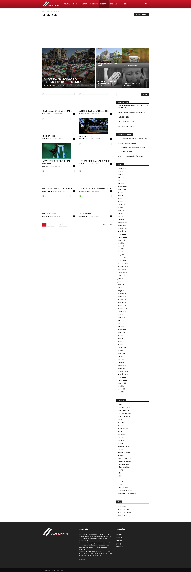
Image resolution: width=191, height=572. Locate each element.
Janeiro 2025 (122, 225)
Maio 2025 (121, 213)
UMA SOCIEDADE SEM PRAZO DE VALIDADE (131, 112)
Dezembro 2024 (123, 228)
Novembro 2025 (123, 195)
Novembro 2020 (123, 374)
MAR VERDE (85, 213)
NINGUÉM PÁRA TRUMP (135, 156)
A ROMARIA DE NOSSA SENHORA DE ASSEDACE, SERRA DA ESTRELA (133, 107)
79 (60, 225)
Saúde (120, 476)
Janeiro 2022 (122, 332)
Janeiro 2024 (122, 261)
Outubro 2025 (122, 198)
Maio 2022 (121, 320)
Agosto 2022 (122, 311)
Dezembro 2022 (123, 299)
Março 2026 (121, 183)
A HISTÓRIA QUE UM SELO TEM (94, 111)
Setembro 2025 (123, 201)
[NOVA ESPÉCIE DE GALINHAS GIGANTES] (58, 151)
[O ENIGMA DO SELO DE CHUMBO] (58, 178)
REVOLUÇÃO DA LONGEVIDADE (57, 111)
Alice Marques (46, 216)
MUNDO (76, 4)
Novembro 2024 (123, 231)
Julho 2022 (121, 314)
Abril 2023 (121, 288)
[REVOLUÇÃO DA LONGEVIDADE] (58, 101)
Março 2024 (121, 255)
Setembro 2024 (123, 237)
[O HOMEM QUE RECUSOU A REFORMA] (135, 78)
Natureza (121, 455)
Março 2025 (121, 219)
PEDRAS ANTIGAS (123, 464)
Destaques (121, 425)
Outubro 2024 (122, 234)
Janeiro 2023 (122, 297)
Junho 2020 (121, 389)
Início (43, 11)
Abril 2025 (121, 216)
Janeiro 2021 (122, 368)
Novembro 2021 (123, 338)
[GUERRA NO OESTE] (58, 126)
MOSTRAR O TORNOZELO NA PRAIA (134, 147)
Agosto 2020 (122, 383)
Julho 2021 (121, 350)
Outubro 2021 (122, 341)
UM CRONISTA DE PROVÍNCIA (127, 494)
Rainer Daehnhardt (48, 191)
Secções (120, 479)
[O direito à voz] (58, 203)
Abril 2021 (121, 359)
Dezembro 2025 (123, 192)
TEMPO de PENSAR (124, 488)
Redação (45, 166)
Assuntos (121, 404)
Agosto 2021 (122, 347)
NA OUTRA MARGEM (124, 452)
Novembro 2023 (123, 267)
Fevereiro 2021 (122, 365)
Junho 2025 (121, 210)
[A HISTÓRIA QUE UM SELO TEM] (95, 101)
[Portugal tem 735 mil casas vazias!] (109, 55)
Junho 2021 (121, 353)
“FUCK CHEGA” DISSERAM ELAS (127, 121)
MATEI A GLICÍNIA (126, 152)
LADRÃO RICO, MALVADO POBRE (94, 161)
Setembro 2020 (123, 380)
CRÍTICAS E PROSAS (124, 413)
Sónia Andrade (83, 138)
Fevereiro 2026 (122, 186)
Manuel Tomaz (46, 113)
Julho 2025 (121, 207)
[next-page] (65, 225)
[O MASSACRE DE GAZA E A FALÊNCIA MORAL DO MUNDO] (68, 71)
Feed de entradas (123, 509)
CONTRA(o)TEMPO (124, 410)
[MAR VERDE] (95, 203)
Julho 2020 (121, 386)
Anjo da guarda (86, 136)
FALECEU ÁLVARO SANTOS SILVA (95, 188)
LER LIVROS (121, 440)
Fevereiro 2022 (122, 329)
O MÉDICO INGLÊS (123, 117)
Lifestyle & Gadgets (124, 446)
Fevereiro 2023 (122, 294)
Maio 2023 (121, 285)
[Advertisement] (95, 33)
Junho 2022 (121, 317)
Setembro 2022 (123, 308)
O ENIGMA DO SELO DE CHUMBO (57, 188)
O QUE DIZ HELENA (124, 461)
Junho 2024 (121, 246)
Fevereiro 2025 (122, 222)
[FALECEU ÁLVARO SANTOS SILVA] (95, 178)
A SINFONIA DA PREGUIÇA (126, 126)
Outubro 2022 (122, 305)
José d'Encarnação (84, 113)
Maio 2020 (121, 392)
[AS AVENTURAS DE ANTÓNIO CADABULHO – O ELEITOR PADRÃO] (109, 78)
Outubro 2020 (122, 377)
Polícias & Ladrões (124, 467)
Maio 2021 (121, 356)
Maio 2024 (121, 249)
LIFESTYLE (103, 4)
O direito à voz (49, 213)
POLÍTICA (67, 4)
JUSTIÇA (84, 4)
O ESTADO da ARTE (124, 458)
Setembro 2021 (123, 344)
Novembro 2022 (123, 302)
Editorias (49, 11)
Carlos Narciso (46, 138)
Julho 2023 (121, 279)
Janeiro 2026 (122, 189)
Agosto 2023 (122, 276)
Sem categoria (122, 482)
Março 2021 (121, 362)
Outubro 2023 (122, 270)
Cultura (120, 419)
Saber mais (83, 559)
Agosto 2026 (122, 168)
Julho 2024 (121, 243)
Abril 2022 (121, 323)
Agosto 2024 (122, 240)
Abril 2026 (121, 180)
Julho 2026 (121, 171)
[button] (146, 4)
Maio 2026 (121, 177)
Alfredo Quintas (49, 85)
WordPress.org (122, 515)
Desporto (121, 422)
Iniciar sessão (122, 506)
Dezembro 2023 (123, 264)
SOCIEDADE (94, 4)
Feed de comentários (124, 512)
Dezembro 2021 (123, 335)
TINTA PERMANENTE (125, 491)
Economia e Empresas (125, 428)
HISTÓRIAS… (122, 434)
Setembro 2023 (123, 273)
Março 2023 (121, 291)
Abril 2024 (121, 252)
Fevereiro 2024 (122, 258)
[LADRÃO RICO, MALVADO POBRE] (95, 151)
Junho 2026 (121, 174)
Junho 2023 (121, 282)
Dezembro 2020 (123, 371)
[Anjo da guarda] (95, 126)
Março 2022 (121, 326)
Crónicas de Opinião (124, 416)
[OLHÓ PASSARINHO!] (135, 55)
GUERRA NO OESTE (51, 136)
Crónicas (113, 4)
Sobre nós (125, 4)
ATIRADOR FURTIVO (124, 407)
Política (120, 473)
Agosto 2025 (122, 204)
